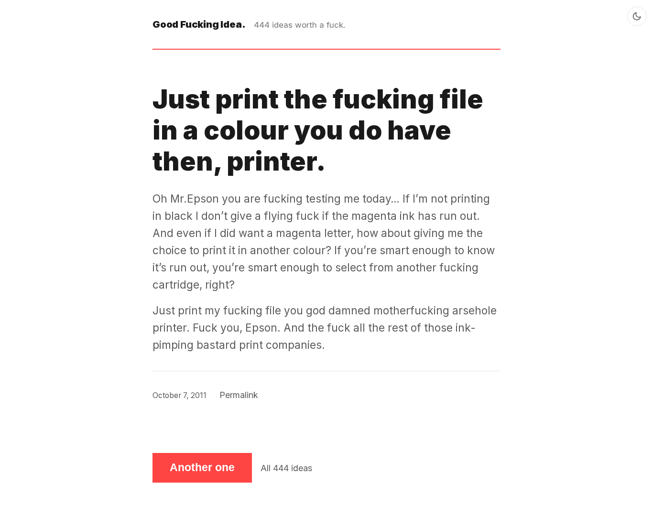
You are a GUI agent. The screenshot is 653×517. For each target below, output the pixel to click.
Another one (202, 468)
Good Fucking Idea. (198, 24)
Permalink (238, 395)
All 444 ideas (286, 468)
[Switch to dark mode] (637, 16)
